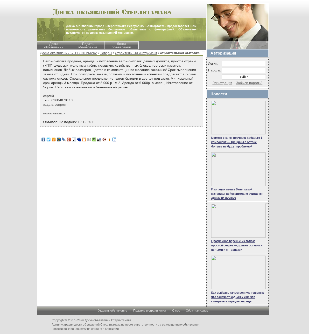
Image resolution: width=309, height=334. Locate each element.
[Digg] (89, 139)
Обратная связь (197, 310)
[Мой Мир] (58, 139)
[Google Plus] (68, 139)
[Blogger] (84, 139)
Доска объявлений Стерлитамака (108, 320)
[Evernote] (94, 139)
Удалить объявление (112, 310)
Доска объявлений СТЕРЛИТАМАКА (68, 53)
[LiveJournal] (63, 139)
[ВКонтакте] (43, 139)
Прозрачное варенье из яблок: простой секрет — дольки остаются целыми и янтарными (236, 245)
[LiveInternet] (74, 139)
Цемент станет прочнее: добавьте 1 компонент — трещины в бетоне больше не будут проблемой (236, 142)
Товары (106, 53)
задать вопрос (54, 104)
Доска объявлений (53, 45)
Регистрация (222, 83)
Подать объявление (87, 45)
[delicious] (99, 139)
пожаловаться (54, 113)
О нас (176, 310)
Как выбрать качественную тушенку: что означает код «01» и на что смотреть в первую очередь (237, 297)
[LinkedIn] (114, 139)
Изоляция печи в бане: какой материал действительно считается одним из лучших (237, 194)
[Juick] (109, 139)
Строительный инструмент (136, 53)
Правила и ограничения (149, 310)
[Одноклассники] (53, 139)
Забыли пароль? (249, 83)
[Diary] (104, 139)
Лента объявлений (121, 45)
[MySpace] (79, 139)
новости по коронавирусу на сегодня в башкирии (85, 329)
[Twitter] (48, 139)
